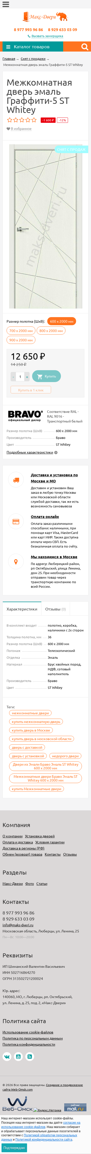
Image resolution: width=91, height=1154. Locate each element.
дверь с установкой (28, 755)
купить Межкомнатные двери (36, 788)
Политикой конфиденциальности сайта (43, 1139)
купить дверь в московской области (41, 738)
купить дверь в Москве (31, 730)
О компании (12, 836)
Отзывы (70, 854)
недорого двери (65, 755)
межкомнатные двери (30, 713)
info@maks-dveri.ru (18, 925)
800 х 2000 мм (51, 330)
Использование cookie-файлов (28, 1032)
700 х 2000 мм (21, 330)
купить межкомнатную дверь (36, 721)
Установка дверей (40, 836)
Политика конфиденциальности (29, 1044)
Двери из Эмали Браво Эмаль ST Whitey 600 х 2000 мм (45, 766)
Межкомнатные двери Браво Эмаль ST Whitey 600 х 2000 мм (46, 778)
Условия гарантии (49, 842)
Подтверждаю (14, 1148)
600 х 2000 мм (61, 321)
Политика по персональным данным (33, 1038)
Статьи (41, 883)
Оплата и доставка (18, 842)
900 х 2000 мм (21, 340)
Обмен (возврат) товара (22, 854)
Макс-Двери (13, 883)
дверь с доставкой (27, 747)
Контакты (53, 854)
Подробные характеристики (30, 452)
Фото (29, 883)
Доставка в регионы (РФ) (23, 848)
